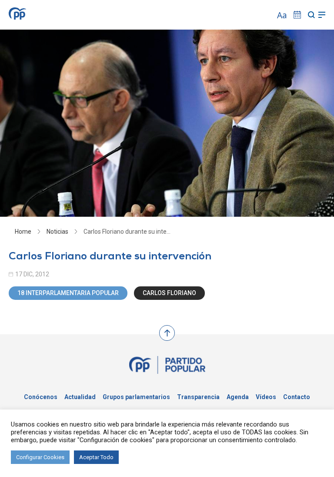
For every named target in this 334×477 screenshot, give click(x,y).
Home (23, 231)
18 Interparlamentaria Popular (68, 292)
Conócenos (40, 396)
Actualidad (80, 396)
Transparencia (198, 396)
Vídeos (266, 396)
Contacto (296, 396)
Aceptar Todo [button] (96, 457)
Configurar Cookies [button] (40, 457)
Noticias (57, 231)
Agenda (238, 396)
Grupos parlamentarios (136, 396)
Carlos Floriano (169, 292)
